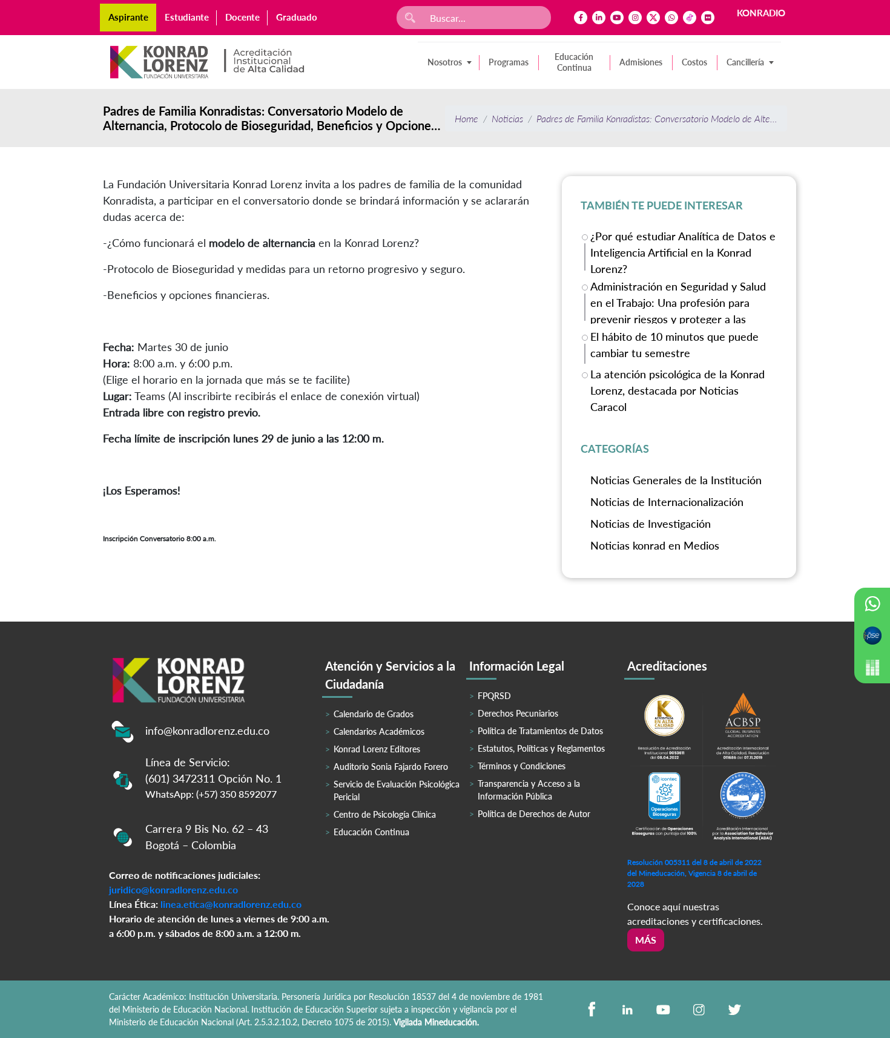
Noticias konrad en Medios (654, 545)
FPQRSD (494, 696)
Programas (509, 62)
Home (466, 118)
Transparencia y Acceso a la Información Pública (529, 789)
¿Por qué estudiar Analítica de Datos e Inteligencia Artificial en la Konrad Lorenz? (683, 251)
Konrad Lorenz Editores (377, 749)
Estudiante (187, 16)
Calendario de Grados (374, 714)
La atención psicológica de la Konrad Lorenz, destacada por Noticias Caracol (677, 389)
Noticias (507, 118)
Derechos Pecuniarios (518, 713)
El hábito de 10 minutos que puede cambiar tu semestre (674, 345)
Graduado (296, 16)
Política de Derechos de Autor (534, 814)
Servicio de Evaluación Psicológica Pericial (397, 790)
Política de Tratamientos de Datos (540, 731)
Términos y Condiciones (521, 766)
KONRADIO (761, 12)
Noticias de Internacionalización (666, 501)
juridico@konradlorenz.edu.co (173, 889)
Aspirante (128, 16)
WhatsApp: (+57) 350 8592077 (211, 794)
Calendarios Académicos (379, 731)
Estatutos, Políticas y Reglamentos (541, 748)
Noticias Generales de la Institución (676, 480)
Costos (694, 62)
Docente (242, 16)
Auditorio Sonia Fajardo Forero (391, 766)
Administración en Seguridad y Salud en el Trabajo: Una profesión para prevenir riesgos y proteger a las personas (678, 302)
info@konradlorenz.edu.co (207, 730)
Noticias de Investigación (650, 523)
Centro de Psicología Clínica (385, 814)
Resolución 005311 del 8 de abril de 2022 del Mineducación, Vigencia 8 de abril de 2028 (694, 873)
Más (645, 939)
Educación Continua (574, 62)
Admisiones (640, 62)
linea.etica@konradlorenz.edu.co (231, 904)
